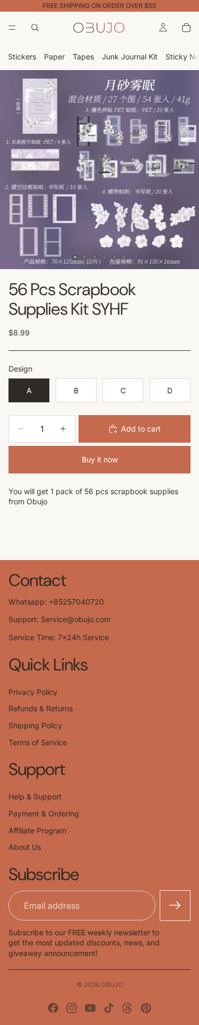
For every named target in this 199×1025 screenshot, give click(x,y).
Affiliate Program (37, 830)
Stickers (22, 56)
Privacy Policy (32, 691)
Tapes (83, 56)
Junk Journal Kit (130, 56)
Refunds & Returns (40, 708)
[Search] (35, 27)
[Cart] (186, 27)
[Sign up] (175, 905)
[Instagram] (71, 1008)
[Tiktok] (108, 1008)
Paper (54, 56)
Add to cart (141, 428)
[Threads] (127, 1008)
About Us (24, 846)
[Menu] (12, 27)
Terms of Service (37, 742)
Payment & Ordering (43, 813)
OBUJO (112, 984)
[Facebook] (53, 1008)
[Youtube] (90, 1008)
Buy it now (100, 459)
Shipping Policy (35, 725)
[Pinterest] (146, 1008)
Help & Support (35, 796)
